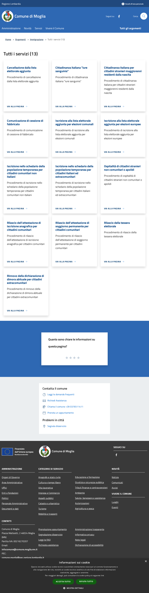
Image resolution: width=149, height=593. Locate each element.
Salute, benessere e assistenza (90, 498)
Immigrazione (36, 39)
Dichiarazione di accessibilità (89, 545)
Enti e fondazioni (10, 493)
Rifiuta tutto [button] (86, 581)
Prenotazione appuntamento (52, 529)
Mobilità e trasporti (47, 514)
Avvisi (115, 487)
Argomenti (20, 39)
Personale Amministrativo (15, 503)
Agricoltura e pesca (84, 508)
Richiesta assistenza (48, 545)
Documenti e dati (10, 508)
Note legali (80, 540)
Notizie (115, 477)
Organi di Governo (11, 477)
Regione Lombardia (11, 4)
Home (8, 39)
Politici (5, 498)
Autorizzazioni (82, 503)
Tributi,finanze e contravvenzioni (91, 487)
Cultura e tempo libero (49, 482)
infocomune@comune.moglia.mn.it (19, 549)
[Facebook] (118, 16)
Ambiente (80, 493)
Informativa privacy (84, 534)
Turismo (42, 508)
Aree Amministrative (12, 482)
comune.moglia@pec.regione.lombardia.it (23, 557)
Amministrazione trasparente (89, 529)
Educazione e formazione (87, 477)
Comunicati (117, 482)
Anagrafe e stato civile (49, 477)
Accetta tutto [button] (63, 581)
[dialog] (74, 575)
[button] (74, 588)
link (102, 575)
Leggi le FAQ (44, 540)
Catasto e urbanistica (48, 503)
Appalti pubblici (46, 498)
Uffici (4, 487)
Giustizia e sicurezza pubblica (89, 482)
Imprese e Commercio (49, 493)
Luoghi (115, 502)
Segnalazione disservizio (50, 534)
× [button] (146, 561)
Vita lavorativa (45, 487)
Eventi (115, 507)
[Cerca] (143, 16)
